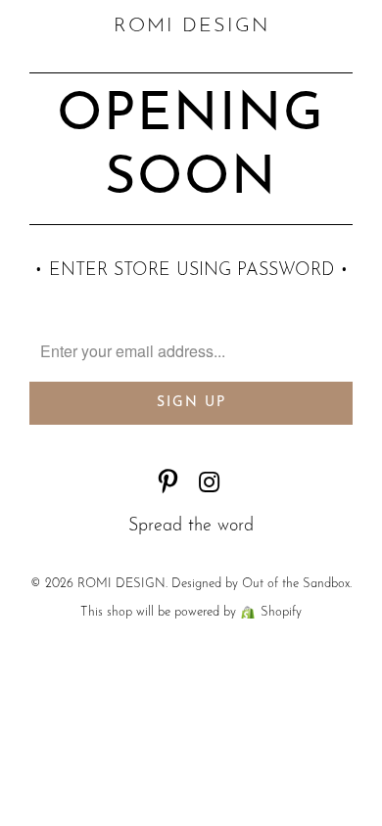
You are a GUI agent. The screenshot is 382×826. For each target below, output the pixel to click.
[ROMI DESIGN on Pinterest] (168, 486)
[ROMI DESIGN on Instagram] (209, 486)
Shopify (281, 612)
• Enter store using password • (191, 271)
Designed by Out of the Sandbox (260, 583)
